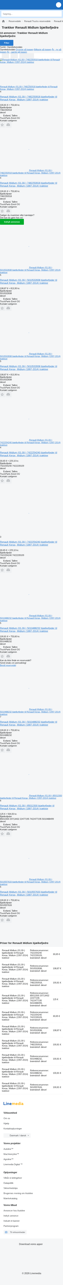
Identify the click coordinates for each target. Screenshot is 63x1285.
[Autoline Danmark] (19, 5)
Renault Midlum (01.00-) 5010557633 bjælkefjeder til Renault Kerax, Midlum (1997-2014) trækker (28, 893)
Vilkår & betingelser (13, 1178)
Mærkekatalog (10, 1198)
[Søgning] (59, 14)
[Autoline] (3, 21)
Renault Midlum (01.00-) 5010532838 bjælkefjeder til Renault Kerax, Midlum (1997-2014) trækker (28, 281)
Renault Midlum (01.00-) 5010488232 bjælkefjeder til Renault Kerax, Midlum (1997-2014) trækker (28, 630)
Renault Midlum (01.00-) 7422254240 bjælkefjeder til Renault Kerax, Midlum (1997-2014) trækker (28, 454)
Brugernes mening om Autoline (18, 1193)
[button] (58, 5)
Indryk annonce (12, 222)
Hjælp (6, 1123)
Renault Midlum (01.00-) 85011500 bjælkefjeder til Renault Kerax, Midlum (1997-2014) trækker (27, 807)
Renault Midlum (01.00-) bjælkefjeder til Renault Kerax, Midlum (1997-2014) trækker (15, 954)
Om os (7, 1118)
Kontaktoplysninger (13, 1128)
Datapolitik (8, 1183)
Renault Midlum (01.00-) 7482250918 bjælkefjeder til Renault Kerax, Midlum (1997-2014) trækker (28, 98)
